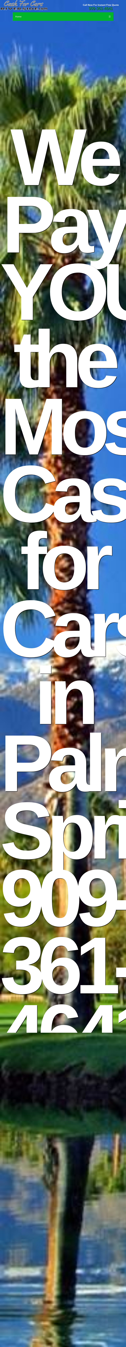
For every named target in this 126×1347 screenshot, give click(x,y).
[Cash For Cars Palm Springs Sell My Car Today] (63, 5)
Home (18, 16)
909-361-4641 (101, 8)
